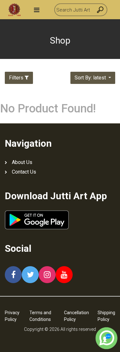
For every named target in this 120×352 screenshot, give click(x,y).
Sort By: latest (91, 78)
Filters (16, 78)
